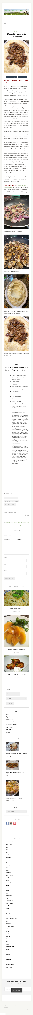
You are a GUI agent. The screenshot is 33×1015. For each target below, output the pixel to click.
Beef (7, 852)
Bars (7, 847)
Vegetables (9, 967)
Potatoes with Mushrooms (11, 501)
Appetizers (9, 844)
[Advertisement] (17, 480)
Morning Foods (10, 926)
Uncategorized (10, 964)
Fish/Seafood (9, 901)
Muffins (7, 929)
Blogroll (8, 717)
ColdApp (8, 878)
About (7, 714)
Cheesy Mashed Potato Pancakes (16, 674)
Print (18, 364)
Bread (7, 862)
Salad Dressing (10, 946)
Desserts (8, 888)
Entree (7, 898)
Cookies (8, 880)
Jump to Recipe (11, 77)
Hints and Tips (9, 729)
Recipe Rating (7, 539)
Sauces (8, 954)
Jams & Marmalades (11, 918)
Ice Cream (8, 916)
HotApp (8, 913)
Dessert (8, 885)
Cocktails (8, 872)
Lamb (7, 921)
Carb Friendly (9, 719)
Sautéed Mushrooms (10, 504)
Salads (7, 949)
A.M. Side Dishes (10, 842)
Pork (7, 941)
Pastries (8, 934)
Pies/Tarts (8, 936)
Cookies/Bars (9, 883)
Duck (7, 893)
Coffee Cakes (9, 875)
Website (5, 571)
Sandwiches (9, 952)
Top (28, 1009)
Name (5, 557)
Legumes (8, 923)
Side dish (16, 31)
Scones (8, 957)
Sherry (17, 512)
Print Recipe (22, 77)
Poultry (8, 944)
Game (7, 908)
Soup (7, 962)
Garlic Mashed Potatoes (11, 498)
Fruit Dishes (9, 906)
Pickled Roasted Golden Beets (16, 650)
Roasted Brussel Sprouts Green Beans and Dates (17, 522)
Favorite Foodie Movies (12, 722)
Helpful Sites (9, 727)
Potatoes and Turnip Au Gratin (14, 799)
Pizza (7, 939)
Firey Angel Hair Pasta (16, 609)
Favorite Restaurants (11, 724)
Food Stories (9, 903)
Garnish (8, 911)
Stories (8, 732)
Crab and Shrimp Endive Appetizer (16, 525)
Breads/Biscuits (10, 865)
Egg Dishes (9, 895)
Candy (7, 870)
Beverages (9, 860)
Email (5, 564)
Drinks (7, 890)
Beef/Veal (8, 855)
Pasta (7, 931)
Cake (7, 867)
